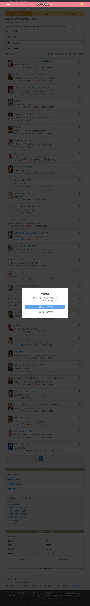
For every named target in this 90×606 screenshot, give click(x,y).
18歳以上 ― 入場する (45, 307)
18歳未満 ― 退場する (45, 311)
